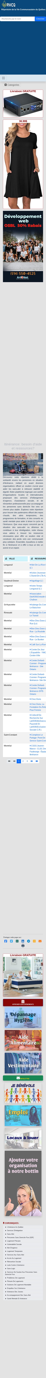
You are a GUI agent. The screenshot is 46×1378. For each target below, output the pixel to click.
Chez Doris (36, 699)
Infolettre (24, 1079)
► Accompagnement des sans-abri (18, 1295)
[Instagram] (34, 942)
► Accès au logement (13, 1258)
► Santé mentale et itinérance (16, 1298)
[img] (23, 945)
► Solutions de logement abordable (18, 1285)
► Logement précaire (12, 1241)
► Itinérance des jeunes (14, 1292)
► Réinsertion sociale (13, 1262)
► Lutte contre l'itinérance (14, 1265)
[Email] (40, 942)
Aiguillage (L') (37, 581)
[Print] (23, 947)
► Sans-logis (10, 1268)
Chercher (40, 19)
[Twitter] (11, 942)
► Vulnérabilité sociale (13, 1244)
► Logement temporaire (13, 1251)
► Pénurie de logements (14, 1281)
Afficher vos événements (23, 1004)
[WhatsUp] (17, 942)
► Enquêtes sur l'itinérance (15, 1288)
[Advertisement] (23, 50)
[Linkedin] (22, 942)
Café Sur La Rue (38, 644)
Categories (13, 85)
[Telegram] (28, 942)
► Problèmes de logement (15, 1278)
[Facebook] (5, 942)
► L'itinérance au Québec (14, 1227)
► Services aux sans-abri (14, 1255)
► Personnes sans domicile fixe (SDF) (19, 1237)
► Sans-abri (9, 1234)
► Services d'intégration (14, 1230)
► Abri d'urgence (11, 1248)
